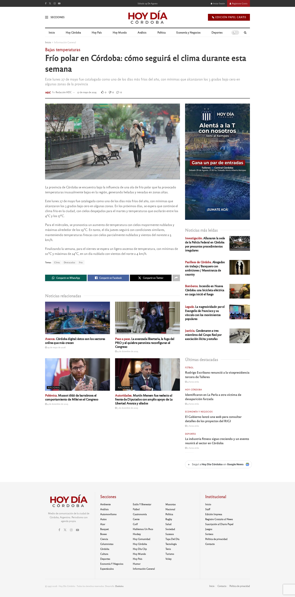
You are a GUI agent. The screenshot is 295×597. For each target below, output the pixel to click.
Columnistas (106, 543)
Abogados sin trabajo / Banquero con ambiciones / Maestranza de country (205, 268)
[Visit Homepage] (148, 17)
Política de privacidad (216, 538)
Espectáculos (107, 568)
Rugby (168, 519)
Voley (168, 558)
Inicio (52, 32)
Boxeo (103, 533)
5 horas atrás (193, 425)
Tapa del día (172, 538)
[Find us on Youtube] (59, 3)
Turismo (169, 553)
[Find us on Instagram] (55, 3)
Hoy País (97, 32)
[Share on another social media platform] (176, 278)
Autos (103, 519)
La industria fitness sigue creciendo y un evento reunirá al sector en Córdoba (217, 441)
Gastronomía (140, 514)
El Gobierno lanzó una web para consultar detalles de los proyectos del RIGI (213, 418)
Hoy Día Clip (140, 548)
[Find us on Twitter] (50, 3)
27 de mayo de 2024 (86, 92)
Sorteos (209, 533)
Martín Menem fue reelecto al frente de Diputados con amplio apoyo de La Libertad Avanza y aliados (144, 399)
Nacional (124, 331)
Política (161, 32)
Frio (81, 262)
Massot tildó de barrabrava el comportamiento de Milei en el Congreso (71, 397)
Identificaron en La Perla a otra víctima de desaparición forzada (213, 396)
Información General (65, 42)
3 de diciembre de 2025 (127, 407)
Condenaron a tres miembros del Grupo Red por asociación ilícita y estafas (203, 334)
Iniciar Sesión (219, 3)
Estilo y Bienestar (142, 504)
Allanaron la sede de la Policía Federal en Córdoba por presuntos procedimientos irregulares (205, 244)
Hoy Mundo (120, 32)
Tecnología (171, 543)
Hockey (137, 533)
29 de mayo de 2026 (56, 347)
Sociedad (170, 529)
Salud (168, 524)
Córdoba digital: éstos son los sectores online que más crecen (75, 341)
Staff (207, 509)
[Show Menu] (46, 17)
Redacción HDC (64, 92)
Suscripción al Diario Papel (219, 524)
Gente (136, 519)
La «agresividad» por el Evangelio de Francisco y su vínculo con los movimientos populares (204, 313)
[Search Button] (245, 32)
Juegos (208, 529)
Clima (57, 262)
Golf (135, 524)
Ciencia (104, 538)
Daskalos (119, 586)
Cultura (104, 553)
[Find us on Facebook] (45, 3)
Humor (137, 563)
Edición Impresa (213, 514)
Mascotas (170, 504)
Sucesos (169, 533)
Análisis (142, 32)
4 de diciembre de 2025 (127, 351)
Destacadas (69, 262)
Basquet (104, 529)
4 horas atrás (193, 381)
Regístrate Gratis (239, 3)
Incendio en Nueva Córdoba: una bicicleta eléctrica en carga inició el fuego (204, 290)
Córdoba (104, 548)
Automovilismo (108, 514)
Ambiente (105, 504)
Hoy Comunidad (141, 538)
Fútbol (189, 367)
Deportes (217, 32)
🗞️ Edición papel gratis (229, 17)
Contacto (210, 543)
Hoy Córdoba (73, 32)
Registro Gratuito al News (219, 519)
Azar (102, 524)
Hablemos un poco (143, 529)
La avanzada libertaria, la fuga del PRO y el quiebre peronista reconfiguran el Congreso (144, 342)
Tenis (168, 548)
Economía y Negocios (188, 32)
